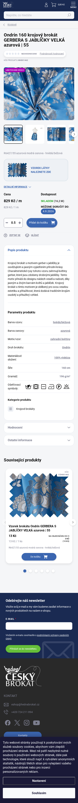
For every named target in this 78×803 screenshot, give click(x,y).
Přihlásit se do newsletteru (23, 649)
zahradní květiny (60, 339)
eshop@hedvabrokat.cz (25, 704)
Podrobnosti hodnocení (52, 53)
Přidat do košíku (38, 222)
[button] (25, 571)
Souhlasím (39, 793)
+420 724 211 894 (22, 712)
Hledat (69, 15)
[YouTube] (36, 722)
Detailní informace (15, 187)
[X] (16, 722)
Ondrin (66, 347)
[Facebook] (7, 722)
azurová (65, 330)
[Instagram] (26, 722)
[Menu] (73, 4)
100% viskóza (62, 357)
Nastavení (39, 781)
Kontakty (22, 735)
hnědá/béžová (61, 322)
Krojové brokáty (25, 408)
